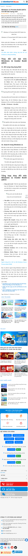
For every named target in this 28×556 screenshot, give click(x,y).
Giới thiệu (4, 470)
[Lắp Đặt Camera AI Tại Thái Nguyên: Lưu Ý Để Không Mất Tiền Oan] (7, 315)
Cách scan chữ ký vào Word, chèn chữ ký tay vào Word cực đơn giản (17, 398)
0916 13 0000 (10, 494)
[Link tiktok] (16, 548)
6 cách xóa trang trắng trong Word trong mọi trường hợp (17, 385)
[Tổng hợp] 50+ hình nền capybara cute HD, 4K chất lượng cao (17, 403)
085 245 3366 (10, 489)
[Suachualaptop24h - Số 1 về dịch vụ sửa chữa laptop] (6, 2)
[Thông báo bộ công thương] (17, 552)
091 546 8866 (6, 528)
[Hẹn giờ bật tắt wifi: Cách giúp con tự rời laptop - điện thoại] (21, 315)
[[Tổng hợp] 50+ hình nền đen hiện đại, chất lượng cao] (4, 390)
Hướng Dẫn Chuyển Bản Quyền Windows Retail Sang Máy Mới (20, 309)
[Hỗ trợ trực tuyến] (26, 540)
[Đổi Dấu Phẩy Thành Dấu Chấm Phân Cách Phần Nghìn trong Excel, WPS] (7, 303)
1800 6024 (9, 484)
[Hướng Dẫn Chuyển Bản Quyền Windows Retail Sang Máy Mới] (21, 303)
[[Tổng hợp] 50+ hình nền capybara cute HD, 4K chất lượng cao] (4, 404)
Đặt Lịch (18, 449)
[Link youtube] (12, 548)
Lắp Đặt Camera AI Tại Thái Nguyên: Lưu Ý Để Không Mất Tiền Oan (6, 321)
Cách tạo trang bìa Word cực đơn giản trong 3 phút (16, 394)
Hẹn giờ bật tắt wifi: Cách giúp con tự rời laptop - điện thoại (20, 321)
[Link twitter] (2, 548)
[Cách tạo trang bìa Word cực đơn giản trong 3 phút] (4, 395)
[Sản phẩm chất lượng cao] (5, 552)
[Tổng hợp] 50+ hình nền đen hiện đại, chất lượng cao (16, 389)
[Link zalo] (8, 547)
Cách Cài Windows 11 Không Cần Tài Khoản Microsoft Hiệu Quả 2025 (13, 290)
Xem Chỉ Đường (11, 449)
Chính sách (4, 478)
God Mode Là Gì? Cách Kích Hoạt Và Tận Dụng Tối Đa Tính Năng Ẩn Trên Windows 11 (14, 284)
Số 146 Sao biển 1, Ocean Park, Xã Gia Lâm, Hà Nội (15, 446)
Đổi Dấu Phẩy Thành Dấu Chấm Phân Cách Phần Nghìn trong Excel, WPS (7, 309)
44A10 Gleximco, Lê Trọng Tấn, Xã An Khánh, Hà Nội (15, 459)
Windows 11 (7, 294)
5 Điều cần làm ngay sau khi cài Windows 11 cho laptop (14, 287)
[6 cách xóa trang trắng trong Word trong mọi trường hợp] (4, 386)
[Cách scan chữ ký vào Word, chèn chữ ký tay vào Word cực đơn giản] (4, 399)
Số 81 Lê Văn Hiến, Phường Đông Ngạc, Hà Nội (15, 466)
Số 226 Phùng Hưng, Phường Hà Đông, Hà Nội (15, 453)
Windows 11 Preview (14, 294)
